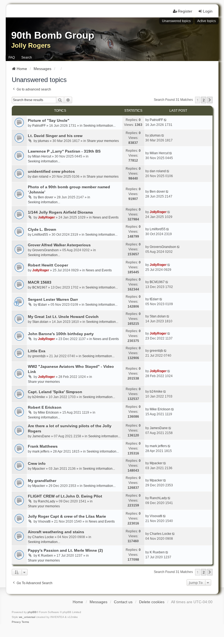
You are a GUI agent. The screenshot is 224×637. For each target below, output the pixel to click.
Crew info (37, 463)
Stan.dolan (40, 322)
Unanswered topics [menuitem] (176, 21)
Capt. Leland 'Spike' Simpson (55, 392)
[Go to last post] (165, 119)
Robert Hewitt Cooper (48, 265)
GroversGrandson (45, 250)
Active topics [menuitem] (206, 21)
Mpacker (38, 469)
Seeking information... (99, 126)
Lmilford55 (40, 234)
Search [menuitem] (26, 57)
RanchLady (46, 501)
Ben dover (45, 197)
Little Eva (36, 351)
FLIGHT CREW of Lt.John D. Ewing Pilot (65, 496)
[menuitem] (16, 622)
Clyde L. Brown (42, 229)
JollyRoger (46, 217)
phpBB (32, 612)
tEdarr (42, 305)
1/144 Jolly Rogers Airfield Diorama (60, 212)
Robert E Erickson (44, 407)
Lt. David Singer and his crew (55, 136)
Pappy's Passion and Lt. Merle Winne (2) (65, 550)
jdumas (43, 141)
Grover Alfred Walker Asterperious (59, 245)
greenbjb (39, 356)
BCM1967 (39, 287)
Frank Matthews (43, 446)
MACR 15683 (39, 282)
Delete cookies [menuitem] (151, 602)
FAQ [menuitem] (11, 57)
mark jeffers (40, 451)
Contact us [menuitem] (123, 602)
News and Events (106, 217)
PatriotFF (39, 126)
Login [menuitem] (208, 11)
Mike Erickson (48, 412)
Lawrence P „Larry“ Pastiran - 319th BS (64, 151)
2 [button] (204, 100)
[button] (210, 100)
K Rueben (45, 555)
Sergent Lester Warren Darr (53, 299)
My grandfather (42, 480)
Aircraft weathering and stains (56, 532)
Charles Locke (43, 537)
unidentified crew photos (51, 171)
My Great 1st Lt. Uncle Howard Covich (63, 316)
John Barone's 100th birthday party (61, 334)
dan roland (40, 176)
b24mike (38, 397)
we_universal (27, 616)
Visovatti (44, 521)
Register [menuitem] (185, 11)
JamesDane (41, 436)
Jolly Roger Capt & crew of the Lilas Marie (67, 516)
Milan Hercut (41, 156)
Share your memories (103, 141)
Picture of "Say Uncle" (48, 120)
